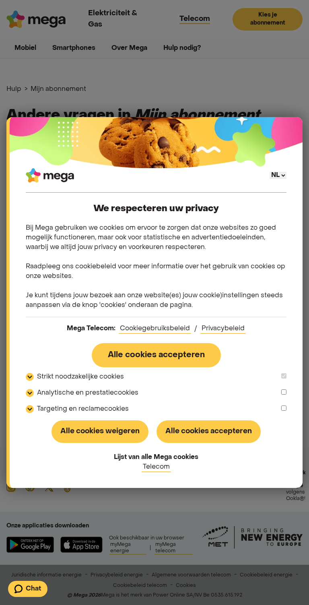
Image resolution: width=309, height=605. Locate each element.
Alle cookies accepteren (156, 355)
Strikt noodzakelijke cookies (80, 377)
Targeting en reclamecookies (83, 409)
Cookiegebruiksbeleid (155, 328)
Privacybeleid (223, 328)
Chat (33, 589)
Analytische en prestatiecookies (87, 393)
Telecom (156, 467)
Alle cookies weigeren (100, 431)
